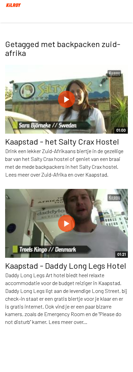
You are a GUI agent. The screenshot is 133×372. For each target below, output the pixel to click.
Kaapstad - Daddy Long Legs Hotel (65, 265)
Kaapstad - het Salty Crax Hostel (62, 141)
